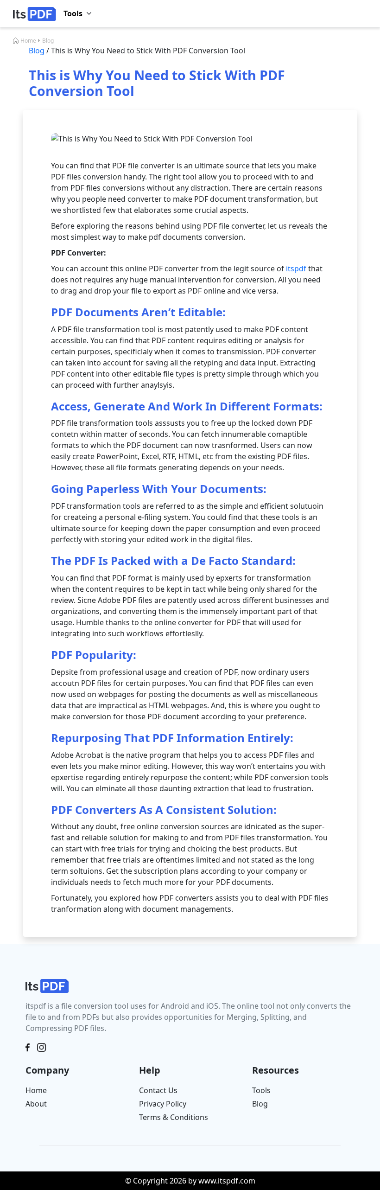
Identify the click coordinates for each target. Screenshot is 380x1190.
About (36, 1104)
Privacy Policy (162, 1104)
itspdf (296, 268)
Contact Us (158, 1090)
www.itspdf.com (226, 1181)
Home (28, 41)
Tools (261, 1090)
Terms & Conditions (173, 1117)
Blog (48, 41)
